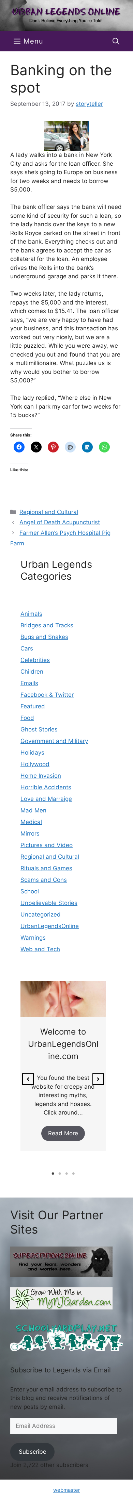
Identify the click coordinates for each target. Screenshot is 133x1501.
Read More (63, 1133)
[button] (116, 41)
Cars (26, 648)
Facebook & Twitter (47, 694)
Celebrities (35, 660)
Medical (31, 822)
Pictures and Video (46, 845)
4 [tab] (73, 1173)
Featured (32, 706)
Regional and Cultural (48, 512)
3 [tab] (66, 1173)
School (29, 891)
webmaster (66, 1490)
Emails (29, 683)
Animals (31, 613)
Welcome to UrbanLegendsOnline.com (63, 1044)
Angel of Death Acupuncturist (59, 522)
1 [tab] (52, 1173)
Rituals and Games (46, 868)
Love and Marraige (46, 798)
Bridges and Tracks (46, 625)
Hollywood (34, 764)
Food (27, 717)
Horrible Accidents (45, 787)
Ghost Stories (39, 729)
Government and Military (54, 741)
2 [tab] (59, 1173)
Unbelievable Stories (48, 903)
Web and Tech (40, 949)
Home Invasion (40, 775)
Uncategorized (40, 914)
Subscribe (32, 1451)
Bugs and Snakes (44, 636)
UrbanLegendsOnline (49, 926)
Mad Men (33, 810)
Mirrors (30, 833)
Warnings (33, 937)
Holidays (32, 752)
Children (31, 671)
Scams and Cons (43, 879)
